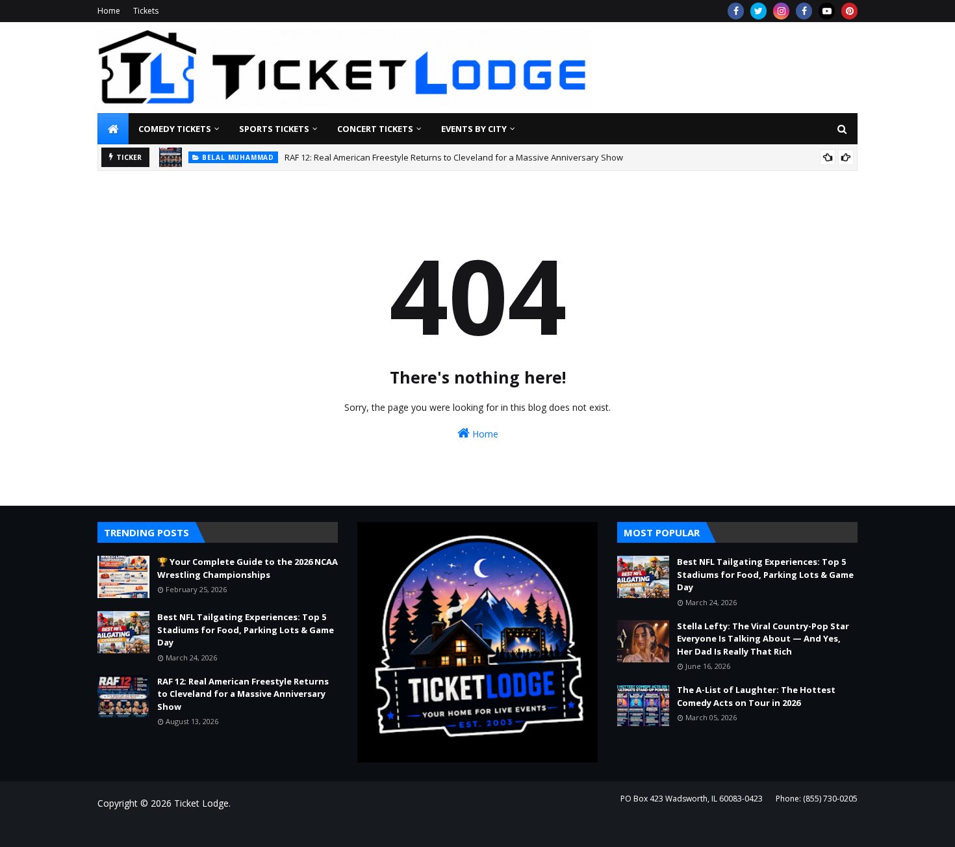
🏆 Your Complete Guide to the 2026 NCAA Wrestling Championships (247, 568)
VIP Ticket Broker (290, 829)
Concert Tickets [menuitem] (375, 129)
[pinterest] (849, 11)
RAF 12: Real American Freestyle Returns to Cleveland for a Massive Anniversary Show (454, 157)
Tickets (146, 10)
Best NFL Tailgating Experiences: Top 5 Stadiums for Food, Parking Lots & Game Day (245, 629)
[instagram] (781, 11)
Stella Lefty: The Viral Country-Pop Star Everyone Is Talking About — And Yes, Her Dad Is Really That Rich (763, 638)
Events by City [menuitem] (474, 129)
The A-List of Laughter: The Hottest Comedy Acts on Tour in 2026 (756, 696)
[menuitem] (113, 128)
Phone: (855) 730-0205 (817, 798)
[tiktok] (827, 11)
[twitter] (758, 11)
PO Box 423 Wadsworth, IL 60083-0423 (691, 798)
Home (108, 10)
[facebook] (736, 11)
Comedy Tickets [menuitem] (174, 129)
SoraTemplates (168, 829)
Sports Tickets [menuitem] (274, 129)
